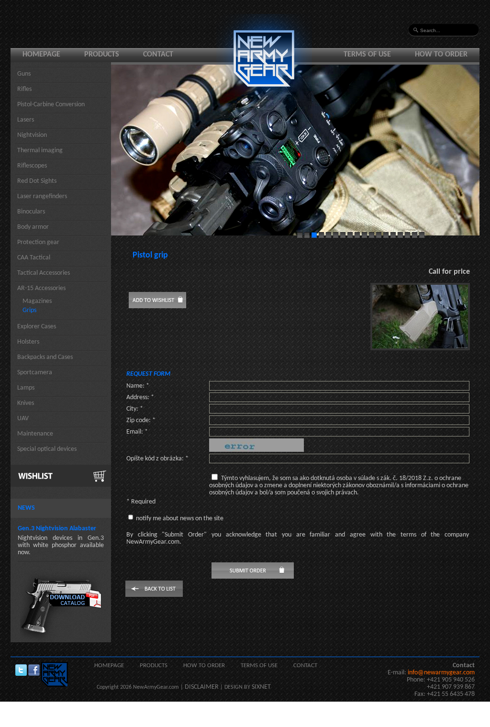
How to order (441, 54)
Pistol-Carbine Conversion (51, 104)
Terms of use (367, 54)
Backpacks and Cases (45, 357)
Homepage (41, 54)
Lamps (25, 387)
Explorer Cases (36, 326)
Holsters (28, 342)
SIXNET (261, 687)
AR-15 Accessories (41, 288)
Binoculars (31, 211)
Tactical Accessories (43, 273)
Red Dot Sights (36, 181)
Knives (25, 403)
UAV (23, 418)
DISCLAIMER (202, 687)
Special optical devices (47, 449)
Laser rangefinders (42, 196)
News (26, 508)
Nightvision (32, 135)
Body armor (33, 227)
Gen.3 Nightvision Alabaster (57, 528)
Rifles (24, 89)
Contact (158, 54)
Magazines (37, 301)
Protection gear (38, 242)
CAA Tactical (33, 257)
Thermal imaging (40, 150)
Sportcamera (34, 372)
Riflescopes (32, 165)
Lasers (25, 119)
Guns (24, 74)
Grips (29, 310)
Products (101, 54)
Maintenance (35, 433)
